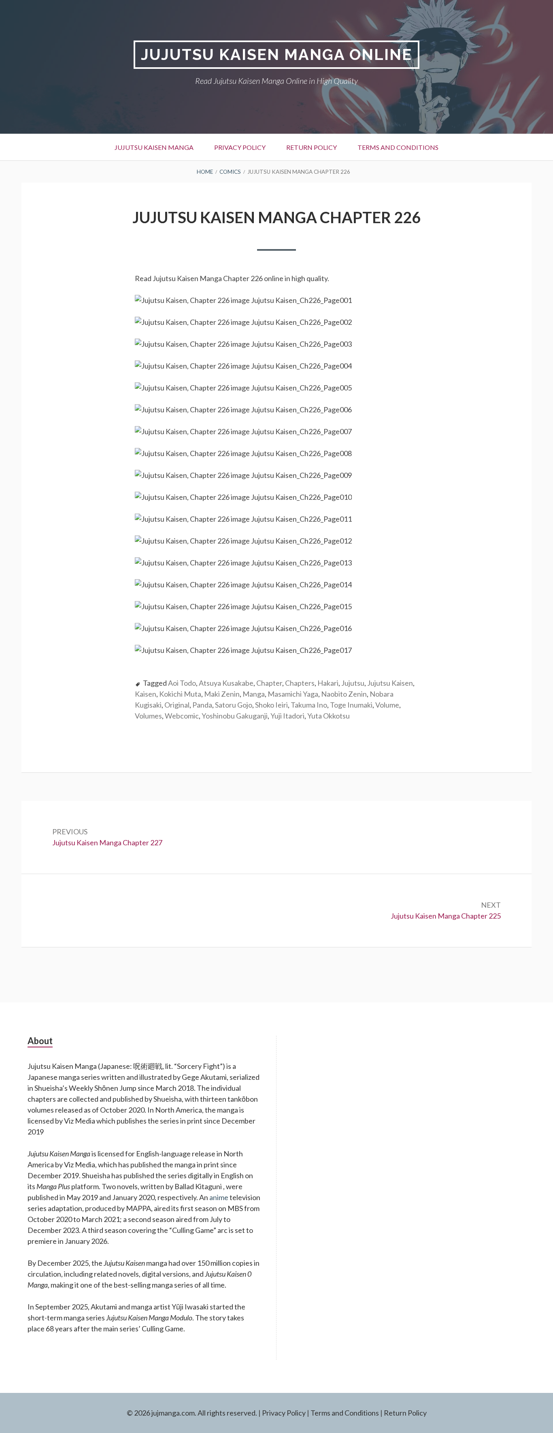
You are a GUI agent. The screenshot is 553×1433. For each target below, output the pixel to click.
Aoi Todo (182, 682)
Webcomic (182, 715)
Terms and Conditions (397, 147)
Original (176, 704)
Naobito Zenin (344, 693)
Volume (387, 704)
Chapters (300, 682)
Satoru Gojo (233, 704)
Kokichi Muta (180, 693)
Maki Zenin (222, 693)
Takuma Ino (309, 704)
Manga (253, 693)
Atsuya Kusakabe (226, 682)
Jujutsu (352, 682)
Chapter (269, 682)
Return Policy (311, 147)
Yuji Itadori (287, 715)
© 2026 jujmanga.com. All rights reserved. (192, 1412)
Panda (202, 704)
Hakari (327, 682)
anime (218, 1197)
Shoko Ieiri (271, 704)
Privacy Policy (240, 147)
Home (205, 171)
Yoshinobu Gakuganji (235, 715)
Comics (230, 171)
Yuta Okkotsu (328, 715)
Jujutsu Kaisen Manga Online (276, 54)
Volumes (148, 715)
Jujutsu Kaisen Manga (154, 147)
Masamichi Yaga (293, 693)
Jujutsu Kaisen (390, 682)
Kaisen (145, 693)
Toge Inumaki (351, 704)
